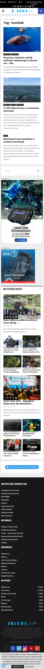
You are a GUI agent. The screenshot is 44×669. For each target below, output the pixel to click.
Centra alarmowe (7, 506)
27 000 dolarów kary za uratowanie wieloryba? (21, 109)
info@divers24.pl (27, 642)
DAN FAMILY (5, 497)
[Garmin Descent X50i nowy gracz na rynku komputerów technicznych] (12, 341)
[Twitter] (18, 648)
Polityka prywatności (8, 530)
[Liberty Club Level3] (18, 282)
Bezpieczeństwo (7, 512)
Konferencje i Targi (8, 573)
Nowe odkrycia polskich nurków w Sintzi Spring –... (20, 321)
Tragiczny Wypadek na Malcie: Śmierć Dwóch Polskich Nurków (11, 433)
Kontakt (4, 543)
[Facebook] (12, 648)
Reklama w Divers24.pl (9, 527)
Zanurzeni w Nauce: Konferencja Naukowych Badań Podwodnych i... (32, 370)
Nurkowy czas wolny (8, 593)
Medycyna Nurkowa (8, 563)
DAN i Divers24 (6, 516)
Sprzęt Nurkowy (7, 610)
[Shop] (11, 6)
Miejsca (4, 557)
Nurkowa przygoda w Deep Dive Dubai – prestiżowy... (30, 433)
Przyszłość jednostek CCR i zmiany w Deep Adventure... (11, 453)
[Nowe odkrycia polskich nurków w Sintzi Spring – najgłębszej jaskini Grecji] (22, 306)
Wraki (3, 597)
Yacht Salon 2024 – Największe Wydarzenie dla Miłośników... (18, 402)
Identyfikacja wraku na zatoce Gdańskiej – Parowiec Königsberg (11, 370)
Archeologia (5, 600)
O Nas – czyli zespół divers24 (12, 533)
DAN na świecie (6, 509)
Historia (4, 503)
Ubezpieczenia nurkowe (10, 493)
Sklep (20, 2)
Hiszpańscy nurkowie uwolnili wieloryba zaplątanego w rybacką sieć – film (20, 60)
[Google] (37, 648)
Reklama (3, 2)
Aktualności (7, 54)
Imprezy (4, 570)
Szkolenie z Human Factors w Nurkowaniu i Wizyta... (31, 453)
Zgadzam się (17, 667)
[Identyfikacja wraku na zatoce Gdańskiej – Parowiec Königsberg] (12, 361)
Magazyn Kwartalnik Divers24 (34, 3)
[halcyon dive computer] (22, 243)
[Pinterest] (31, 648)
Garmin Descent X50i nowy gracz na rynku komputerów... (11, 350)
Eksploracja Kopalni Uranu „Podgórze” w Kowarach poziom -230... (31, 350)
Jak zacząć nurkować (9, 560)
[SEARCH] (38, 171)
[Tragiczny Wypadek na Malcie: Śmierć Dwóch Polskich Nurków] (12, 425)
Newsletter (12, 2)
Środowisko (15, 54)
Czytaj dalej (29, 666)
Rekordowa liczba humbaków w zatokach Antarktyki (19, 140)
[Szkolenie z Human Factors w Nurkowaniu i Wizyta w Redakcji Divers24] (32, 445)
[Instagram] (25, 648)
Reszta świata (6, 607)
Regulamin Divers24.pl (9, 539)
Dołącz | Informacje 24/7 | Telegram (23, 467)
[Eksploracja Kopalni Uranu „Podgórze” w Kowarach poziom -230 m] (32, 341)
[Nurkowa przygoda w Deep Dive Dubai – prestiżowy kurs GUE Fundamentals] (32, 425)
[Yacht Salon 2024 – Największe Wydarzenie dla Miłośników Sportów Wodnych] (22, 387)
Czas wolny (5, 590)
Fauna (13, 104)
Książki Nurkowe (7, 576)
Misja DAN (5, 500)
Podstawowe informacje (10, 490)
